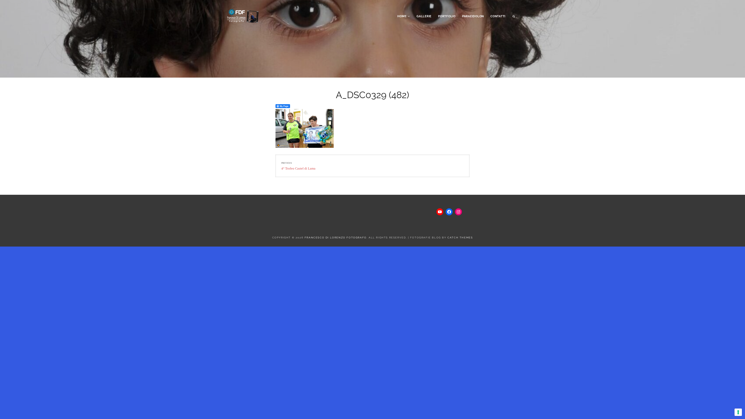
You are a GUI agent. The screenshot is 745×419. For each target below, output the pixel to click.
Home (401, 16)
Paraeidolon (473, 16)
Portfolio (447, 16)
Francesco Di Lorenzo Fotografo (336, 237)
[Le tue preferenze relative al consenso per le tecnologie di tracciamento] (738, 412)
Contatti (497, 16)
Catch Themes (460, 237)
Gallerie (424, 16)
